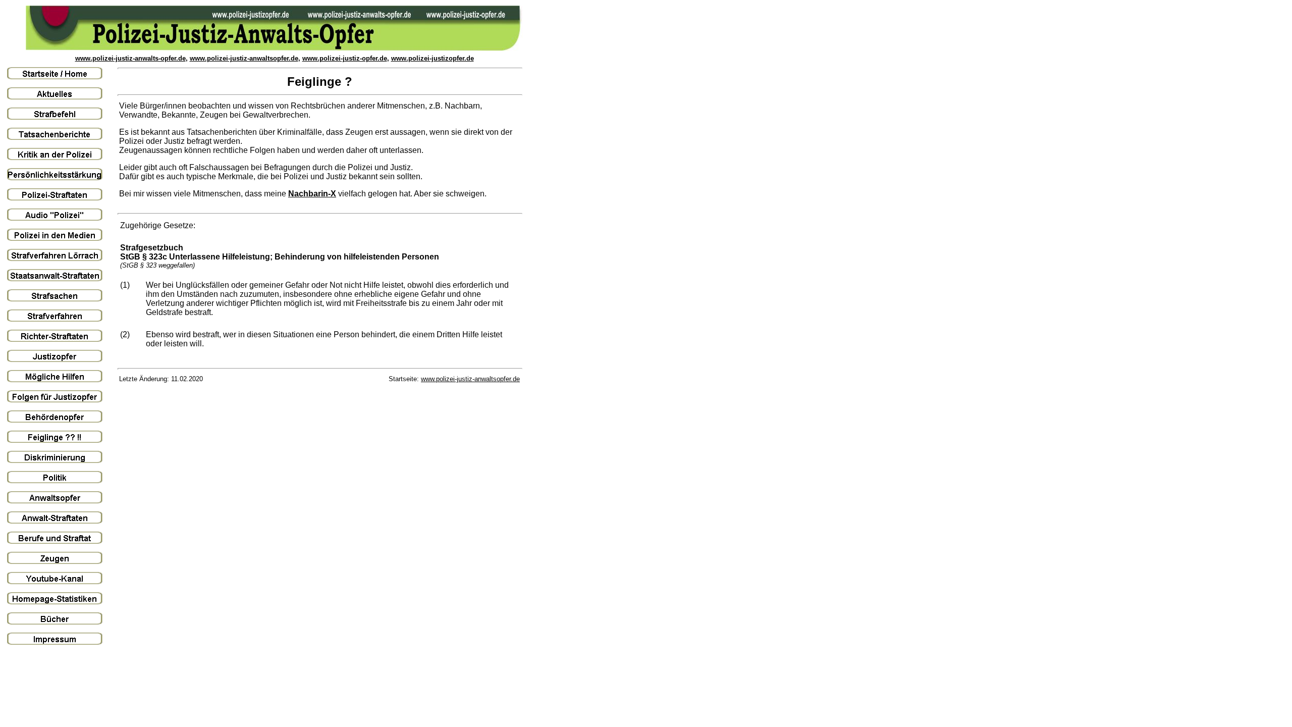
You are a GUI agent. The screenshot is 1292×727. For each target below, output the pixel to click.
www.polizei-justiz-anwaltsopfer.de (244, 58)
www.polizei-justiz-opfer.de (344, 58)
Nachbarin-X (312, 193)
